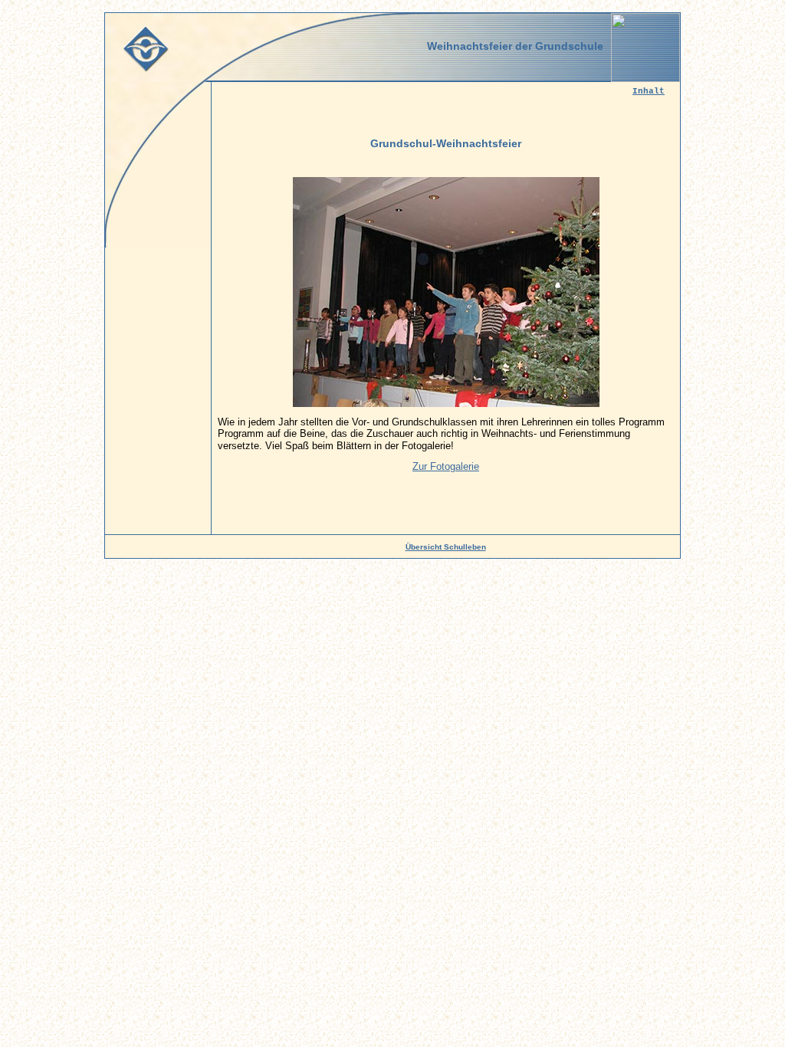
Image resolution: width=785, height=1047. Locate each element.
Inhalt (648, 91)
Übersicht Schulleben (446, 547)
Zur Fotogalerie (445, 466)
